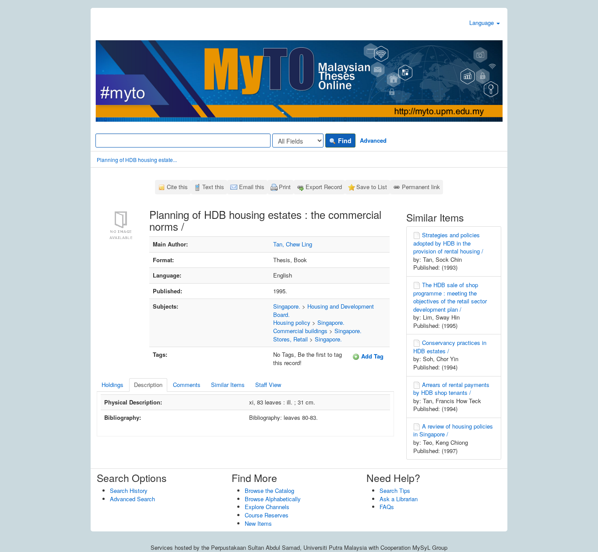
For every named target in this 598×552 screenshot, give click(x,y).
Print (285, 187)
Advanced (373, 140)
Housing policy (291, 322)
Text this (213, 187)
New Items (258, 523)
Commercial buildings (300, 331)
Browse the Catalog (269, 490)
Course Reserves (266, 515)
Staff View (268, 384)
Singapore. (286, 306)
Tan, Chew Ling (292, 244)
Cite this (177, 187)
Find (344, 140)
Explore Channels (267, 507)
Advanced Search (132, 499)
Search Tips (395, 490)
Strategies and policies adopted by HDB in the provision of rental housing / (448, 243)
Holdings (112, 384)
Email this (251, 187)
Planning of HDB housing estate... (137, 159)
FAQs (387, 507)
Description (148, 384)
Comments (187, 384)
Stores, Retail (290, 339)
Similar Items (228, 384)
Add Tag (371, 356)
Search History (129, 490)
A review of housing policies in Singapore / (453, 430)
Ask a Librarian (399, 499)
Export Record (324, 187)
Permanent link (421, 187)
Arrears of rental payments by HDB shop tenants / (451, 388)
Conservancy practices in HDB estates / (449, 346)
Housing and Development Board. (323, 310)
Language (482, 22)
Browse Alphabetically (273, 499)
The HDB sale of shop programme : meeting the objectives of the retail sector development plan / (450, 297)
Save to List (371, 187)
